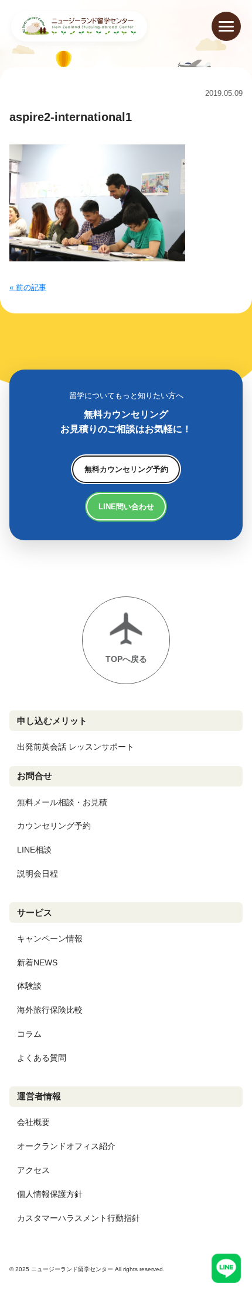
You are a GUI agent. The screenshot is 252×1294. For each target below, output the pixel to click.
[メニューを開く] (226, 26)
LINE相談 (34, 849)
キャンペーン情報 (50, 938)
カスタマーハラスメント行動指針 (78, 1218)
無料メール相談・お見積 (62, 802)
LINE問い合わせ (126, 506)
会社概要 (33, 1122)
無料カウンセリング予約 (126, 469)
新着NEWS (37, 962)
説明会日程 (37, 873)
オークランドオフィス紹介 (66, 1146)
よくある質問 (41, 1057)
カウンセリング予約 (54, 825)
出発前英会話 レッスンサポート (75, 746)
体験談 (29, 986)
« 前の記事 (27, 287)
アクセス (33, 1170)
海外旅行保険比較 (50, 1010)
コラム (29, 1033)
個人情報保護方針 (50, 1194)
